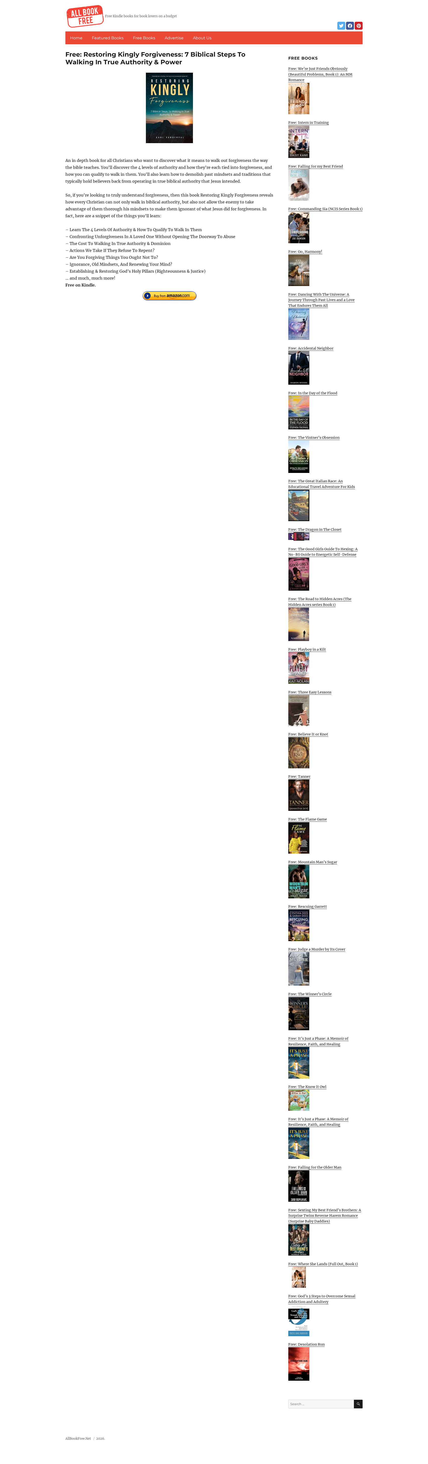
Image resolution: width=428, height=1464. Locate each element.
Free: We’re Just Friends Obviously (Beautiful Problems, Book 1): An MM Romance (320, 74)
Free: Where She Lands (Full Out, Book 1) (323, 1264)
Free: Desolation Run (306, 1344)
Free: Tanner (299, 776)
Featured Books (108, 38)
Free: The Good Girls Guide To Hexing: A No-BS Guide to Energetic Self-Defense (323, 552)
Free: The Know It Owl (307, 1087)
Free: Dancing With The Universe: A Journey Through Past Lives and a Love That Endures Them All (321, 300)
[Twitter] (341, 26)
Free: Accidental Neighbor (310, 348)
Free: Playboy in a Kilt (307, 649)
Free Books (144, 38)
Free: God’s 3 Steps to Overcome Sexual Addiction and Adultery (321, 1299)
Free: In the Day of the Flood (312, 393)
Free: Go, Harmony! (305, 251)
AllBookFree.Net (78, 1439)
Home (76, 38)
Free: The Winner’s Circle (310, 994)
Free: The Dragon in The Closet (315, 529)
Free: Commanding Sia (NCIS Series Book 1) (325, 209)
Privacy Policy (352, 1440)
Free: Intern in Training (308, 122)
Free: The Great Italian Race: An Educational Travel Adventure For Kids (321, 484)
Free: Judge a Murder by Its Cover (316, 949)
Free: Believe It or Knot (308, 734)
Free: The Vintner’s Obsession (314, 437)
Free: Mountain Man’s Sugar (312, 862)
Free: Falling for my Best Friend (315, 166)
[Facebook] (350, 26)
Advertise (174, 38)
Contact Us (326, 1440)
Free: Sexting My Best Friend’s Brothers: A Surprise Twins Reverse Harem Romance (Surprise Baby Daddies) (324, 1215)
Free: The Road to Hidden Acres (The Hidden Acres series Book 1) (319, 602)
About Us (202, 38)
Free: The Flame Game (307, 819)
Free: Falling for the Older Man (314, 1167)
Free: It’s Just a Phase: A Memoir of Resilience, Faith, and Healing (318, 1041)
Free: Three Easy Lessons (309, 692)
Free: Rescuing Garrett (307, 906)
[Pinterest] (359, 26)
